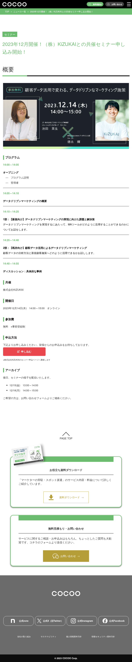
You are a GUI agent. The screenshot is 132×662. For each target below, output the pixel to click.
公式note (23, 620)
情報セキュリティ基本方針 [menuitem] (103, 636)
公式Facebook (117, 620)
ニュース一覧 (19, 11)
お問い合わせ (117, 4)
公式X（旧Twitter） (53, 620)
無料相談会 (97, 4)
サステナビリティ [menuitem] (48, 636)
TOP (7, 11)
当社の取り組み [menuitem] (24, 636)
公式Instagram (85, 620)
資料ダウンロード (69, 497)
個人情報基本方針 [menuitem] (74, 636)
